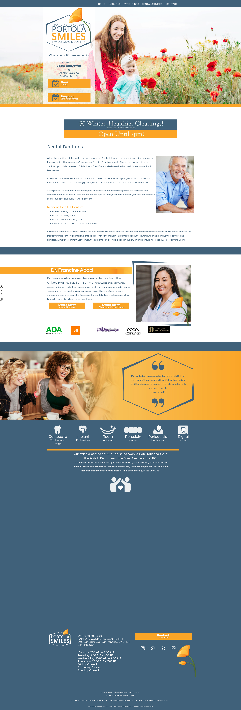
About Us (114, 4)
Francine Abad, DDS (94, 700)
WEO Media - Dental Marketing (115, 700)
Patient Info (131, 4)
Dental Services (152, 4)
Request (70, 97)
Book (65, 83)
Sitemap (167, 700)
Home (101, 4)
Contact (171, 4)
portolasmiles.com (122, 692)
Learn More (67, 305)
